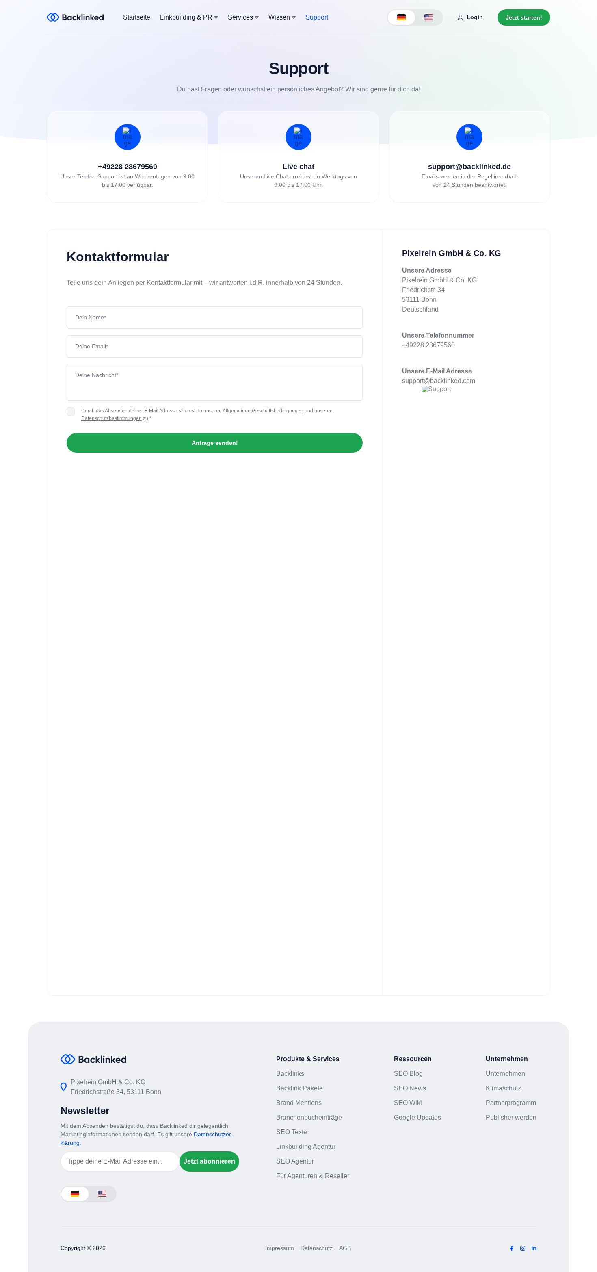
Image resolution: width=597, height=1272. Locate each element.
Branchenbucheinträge (309, 1117)
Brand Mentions (299, 1102)
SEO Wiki (408, 1102)
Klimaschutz (503, 1088)
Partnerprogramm (511, 1102)
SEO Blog (408, 1073)
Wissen (280, 17)
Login (475, 17)
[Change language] (401, 17)
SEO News (410, 1088)
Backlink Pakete (299, 1088)
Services (241, 17)
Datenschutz (317, 1248)
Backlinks (290, 1073)
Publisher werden (511, 1117)
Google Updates (417, 1117)
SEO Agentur (295, 1161)
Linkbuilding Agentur (305, 1146)
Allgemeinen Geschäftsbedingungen (263, 411)
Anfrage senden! (215, 443)
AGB (345, 1248)
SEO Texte (291, 1132)
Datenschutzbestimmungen (111, 418)
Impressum (279, 1248)
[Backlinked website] (75, 17)
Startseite (136, 17)
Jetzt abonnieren (209, 1161)
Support (316, 17)
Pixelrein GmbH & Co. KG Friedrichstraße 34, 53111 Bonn (116, 1087)
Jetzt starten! (524, 17)
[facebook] (512, 1248)
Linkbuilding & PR (187, 17)
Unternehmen (505, 1073)
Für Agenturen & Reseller (312, 1175)
